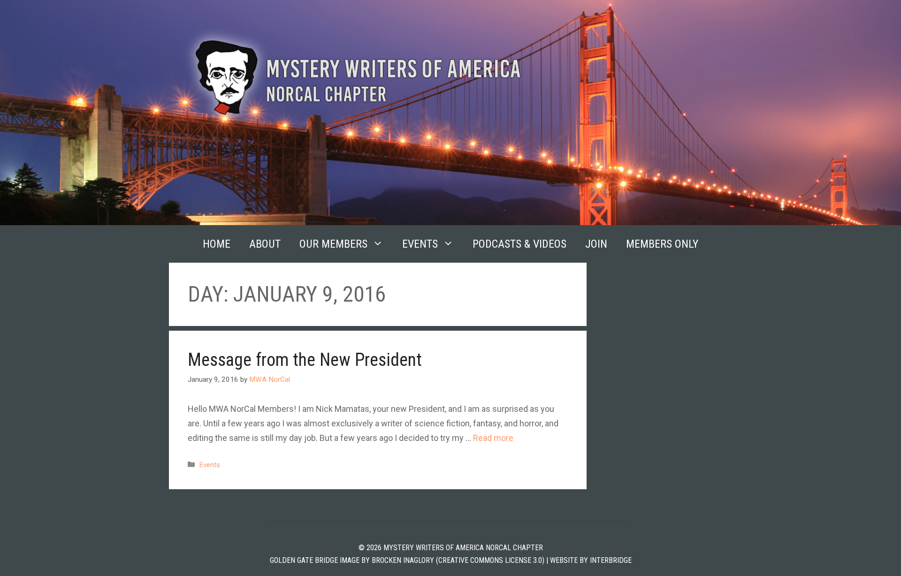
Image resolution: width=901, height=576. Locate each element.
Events (420, 243)
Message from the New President (305, 359)
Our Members (333, 243)
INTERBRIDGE (611, 560)
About (265, 243)
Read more (493, 438)
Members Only (662, 243)
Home (216, 243)
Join (596, 243)
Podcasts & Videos (519, 243)
